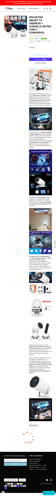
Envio (38, 40)
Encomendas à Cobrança (35, 465)
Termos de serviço (33, 463)
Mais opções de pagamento (40, 62)
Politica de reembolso (34, 467)
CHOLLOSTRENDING (47, 483)
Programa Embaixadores (35, 459)
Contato (43, 467)
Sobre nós (31, 469)
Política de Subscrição (41, 469)
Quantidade (32, 47)
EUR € (22, 480)
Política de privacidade (34, 461)
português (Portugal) (10, 480)
